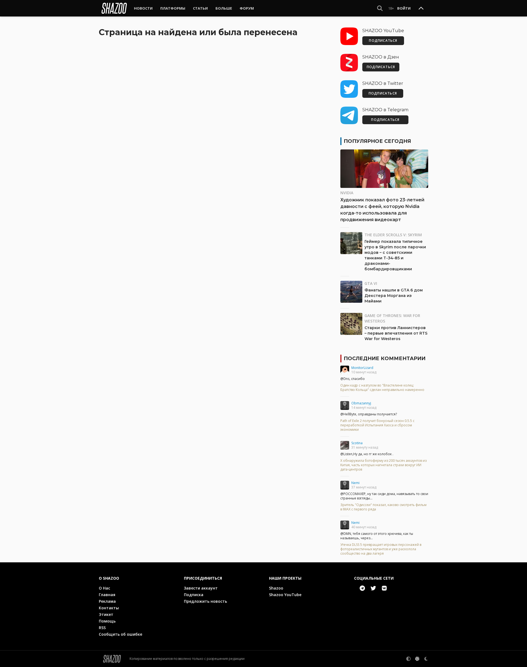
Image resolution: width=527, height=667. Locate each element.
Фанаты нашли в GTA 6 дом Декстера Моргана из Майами (394, 296)
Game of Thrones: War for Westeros (392, 318)
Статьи (200, 8)
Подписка (193, 594)
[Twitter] (373, 588)
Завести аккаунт (201, 588)
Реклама (107, 601)
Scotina (357, 443)
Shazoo (276, 588)
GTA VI (371, 283)
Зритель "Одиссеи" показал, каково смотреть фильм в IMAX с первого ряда (383, 507)
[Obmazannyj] (344, 405)
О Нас (104, 588)
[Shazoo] (114, 8)
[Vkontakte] (384, 588)
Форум (247, 8)
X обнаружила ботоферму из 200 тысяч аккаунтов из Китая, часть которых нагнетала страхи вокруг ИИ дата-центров (383, 465)
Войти (404, 8)
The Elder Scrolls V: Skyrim (393, 234)
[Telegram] (362, 588)
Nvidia (346, 192)
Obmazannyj (361, 403)
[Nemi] (344, 485)
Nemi (355, 482)
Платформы (172, 8)
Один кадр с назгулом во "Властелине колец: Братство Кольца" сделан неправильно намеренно (382, 387)
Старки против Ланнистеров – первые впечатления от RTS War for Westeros (396, 333)
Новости (143, 8)
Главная (107, 594)
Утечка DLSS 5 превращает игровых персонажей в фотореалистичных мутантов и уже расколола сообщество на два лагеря (380, 549)
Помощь (107, 621)
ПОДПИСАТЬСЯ (383, 40)
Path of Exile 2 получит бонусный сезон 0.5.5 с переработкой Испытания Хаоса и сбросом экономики (377, 425)
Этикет (106, 614)
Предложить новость (205, 601)
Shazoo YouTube (285, 594)
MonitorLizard (362, 367)
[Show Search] (380, 8)
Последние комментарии (384, 358)
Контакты (109, 607)
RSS (102, 627)
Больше (223, 8)
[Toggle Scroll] (421, 8)
